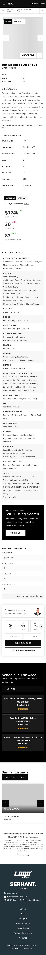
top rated (10, 689)
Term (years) (7, 574)
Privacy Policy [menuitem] (15, 948)
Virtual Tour (28, 55)
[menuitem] (37, 948)
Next (41, 626)
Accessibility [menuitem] (29, 948)
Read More (6, 120)
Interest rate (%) (8, 584)
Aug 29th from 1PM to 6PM (24, 10)
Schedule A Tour (23, 643)
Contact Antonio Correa (23, 650)
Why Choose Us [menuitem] (23, 923)
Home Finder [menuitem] (23, 928)
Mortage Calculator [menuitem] (23, 933)
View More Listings (15, 777)
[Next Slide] (40, 38)
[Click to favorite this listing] (36, 10)
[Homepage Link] (23, 874)
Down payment (8, 563)
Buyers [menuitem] (23, 909)
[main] (23, 436)
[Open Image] (23, 38)
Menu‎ (10, 4)
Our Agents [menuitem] (23, 918)
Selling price (7, 553)
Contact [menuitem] (23, 938)
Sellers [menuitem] (23, 914)
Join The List (16, 533)
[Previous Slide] (6, 38)
